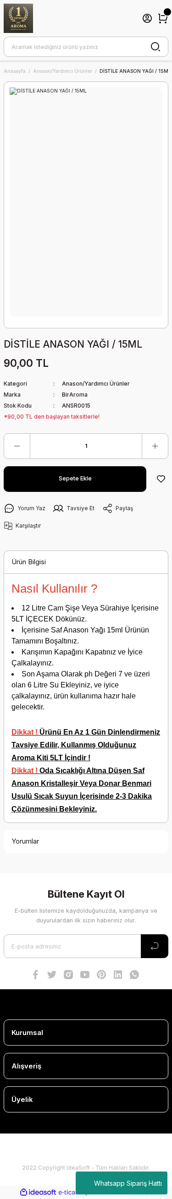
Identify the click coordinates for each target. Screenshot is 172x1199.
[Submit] (154, 946)
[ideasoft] (38, 1192)
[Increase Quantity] (155, 446)
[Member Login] (147, 18)
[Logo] (18, 18)
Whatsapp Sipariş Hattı (128, 1183)
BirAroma (75, 394)
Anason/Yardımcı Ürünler (96, 383)
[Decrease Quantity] (17, 446)
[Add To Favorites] (161, 479)
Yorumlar (25, 841)
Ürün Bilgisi (28, 561)
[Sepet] (162, 18)
